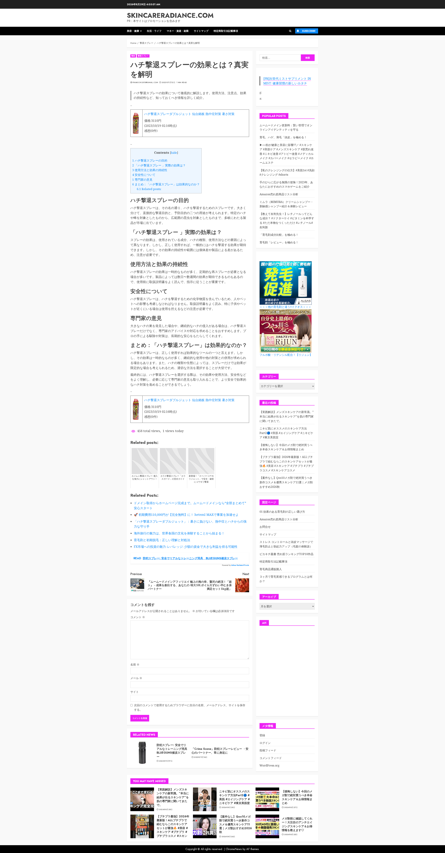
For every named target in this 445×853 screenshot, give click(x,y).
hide (174, 153)
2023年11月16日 (200, 757)
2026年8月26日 (228, 836)
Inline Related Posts (240, 565)
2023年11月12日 (168, 82)
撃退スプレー (143, 56)
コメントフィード (271, 758)
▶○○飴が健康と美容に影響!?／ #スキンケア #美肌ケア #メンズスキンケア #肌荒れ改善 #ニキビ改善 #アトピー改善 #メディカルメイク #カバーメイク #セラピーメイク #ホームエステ (287, 154)
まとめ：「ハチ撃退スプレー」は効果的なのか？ (166, 184)
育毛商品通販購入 (271, 569)
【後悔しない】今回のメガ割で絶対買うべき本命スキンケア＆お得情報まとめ (286, 447)
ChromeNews (234, 849)
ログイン (265, 743)
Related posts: (149, 189)
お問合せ (265, 527)
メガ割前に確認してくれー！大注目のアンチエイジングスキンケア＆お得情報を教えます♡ (297, 824)
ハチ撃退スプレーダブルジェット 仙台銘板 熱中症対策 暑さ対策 (189, 114)
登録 (262, 735)
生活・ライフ (154, 31)
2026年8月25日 (291, 834)
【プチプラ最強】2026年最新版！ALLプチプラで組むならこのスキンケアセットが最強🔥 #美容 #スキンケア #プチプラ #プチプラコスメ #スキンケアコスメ (173, 828)
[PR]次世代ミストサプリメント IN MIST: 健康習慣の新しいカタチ (287, 80)
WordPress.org (270, 765)
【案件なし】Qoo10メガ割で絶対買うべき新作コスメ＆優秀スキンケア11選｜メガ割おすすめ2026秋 (286, 482)
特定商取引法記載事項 (226, 31)
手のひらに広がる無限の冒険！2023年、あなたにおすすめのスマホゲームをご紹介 (286, 184)
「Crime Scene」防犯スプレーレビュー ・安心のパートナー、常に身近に (220, 751)
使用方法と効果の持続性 (149, 170)
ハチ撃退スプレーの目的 (149, 160)
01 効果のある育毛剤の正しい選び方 (282, 512)
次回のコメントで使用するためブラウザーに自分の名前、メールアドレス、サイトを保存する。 (189, 707)
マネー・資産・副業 (178, 31)
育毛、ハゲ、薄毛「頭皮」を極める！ (283, 137)
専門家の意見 (142, 180)
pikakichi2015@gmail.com (145, 82)
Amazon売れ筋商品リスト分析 (279, 194)
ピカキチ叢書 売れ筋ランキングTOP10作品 (286, 554)
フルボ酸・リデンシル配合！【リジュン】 (286, 355)
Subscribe (308, 31)
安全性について (143, 175)
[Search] (290, 31)
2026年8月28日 (166, 809)
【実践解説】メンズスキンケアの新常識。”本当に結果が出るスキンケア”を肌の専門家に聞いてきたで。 (287, 416)
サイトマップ (201, 31)
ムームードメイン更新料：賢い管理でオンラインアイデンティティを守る (286, 127)
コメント (137, 617)
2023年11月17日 (165, 761)
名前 (134, 664)
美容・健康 (133, 31)
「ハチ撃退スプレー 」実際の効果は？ (159, 165)
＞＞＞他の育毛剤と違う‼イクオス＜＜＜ (285, 307)
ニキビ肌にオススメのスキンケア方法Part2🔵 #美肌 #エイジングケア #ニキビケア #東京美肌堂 (286, 432)
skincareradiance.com (170, 15)
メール (136, 678)
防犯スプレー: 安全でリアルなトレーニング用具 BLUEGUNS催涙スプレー (173, 751)
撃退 (133, 56)
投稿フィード (268, 750)
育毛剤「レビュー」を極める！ (279, 242)
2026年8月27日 (291, 807)
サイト (134, 692)
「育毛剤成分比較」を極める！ (279, 235)
